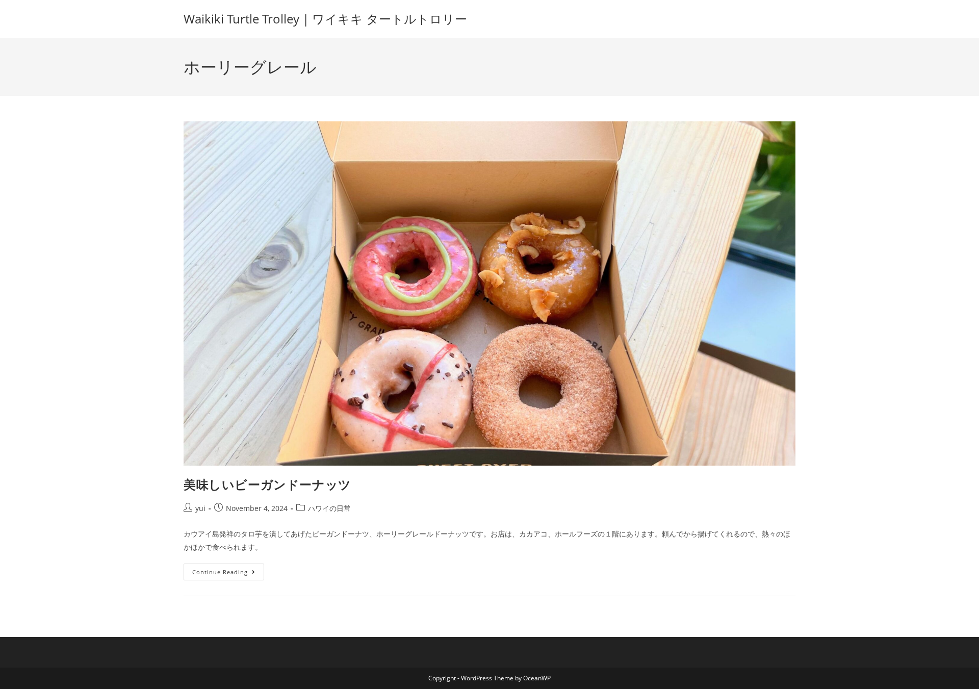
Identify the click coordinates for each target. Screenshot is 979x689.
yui (200, 508)
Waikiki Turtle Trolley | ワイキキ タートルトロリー (325, 18)
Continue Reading (223, 570)
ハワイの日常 (329, 508)
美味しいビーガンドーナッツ (267, 484)
